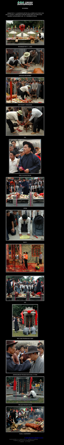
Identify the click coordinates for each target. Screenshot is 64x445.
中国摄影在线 (33, 437)
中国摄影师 (27, 437)
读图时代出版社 (39, 437)
